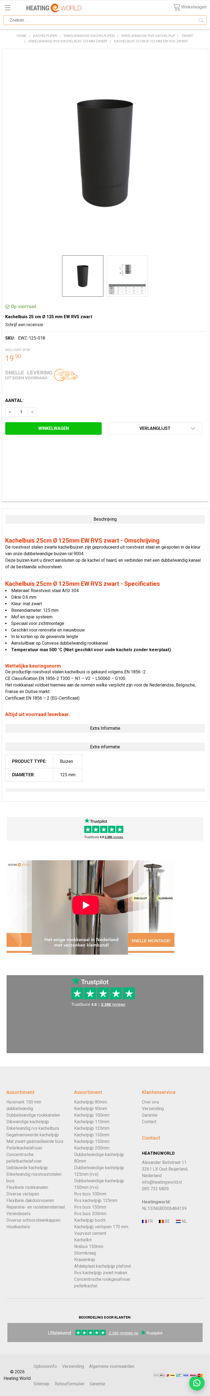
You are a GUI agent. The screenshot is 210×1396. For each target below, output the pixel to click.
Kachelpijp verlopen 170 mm (101, 1226)
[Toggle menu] (7, 7)
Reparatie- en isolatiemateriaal (35, 1207)
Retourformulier (69, 1383)
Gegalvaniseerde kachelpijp (32, 1134)
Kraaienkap (84, 1259)
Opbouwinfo (45, 1366)
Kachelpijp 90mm (90, 1108)
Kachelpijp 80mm (90, 1102)
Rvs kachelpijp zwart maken (100, 1272)
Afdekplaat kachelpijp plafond (102, 1266)
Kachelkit (83, 1240)
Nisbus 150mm (88, 1246)
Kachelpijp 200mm (91, 1148)
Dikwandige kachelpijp (27, 1121)
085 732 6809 (155, 1188)
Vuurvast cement (90, 1233)
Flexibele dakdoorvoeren (30, 1200)
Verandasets (18, 1213)
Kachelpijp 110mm (91, 1121)
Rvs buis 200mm (90, 1213)
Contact (149, 1121)
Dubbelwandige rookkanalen (33, 1115)
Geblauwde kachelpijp (27, 1167)
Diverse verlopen (22, 1194)
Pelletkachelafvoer (24, 1148)
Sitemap (41, 1383)
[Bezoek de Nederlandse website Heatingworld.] (167, 1221)
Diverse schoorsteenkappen (33, 1220)
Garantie (150, 1115)
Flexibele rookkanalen (27, 1187)
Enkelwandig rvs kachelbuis (32, 1128)
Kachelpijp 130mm (91, 1134)
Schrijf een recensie (24, 324)
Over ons (150, 1102)
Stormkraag (85, 1253)
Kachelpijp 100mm (91, 1115)
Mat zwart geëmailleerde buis (34, 1141)
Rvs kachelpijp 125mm (95, 1200)
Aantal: (14, 400)
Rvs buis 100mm (90, 1194)
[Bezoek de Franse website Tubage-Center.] (150, 1221)
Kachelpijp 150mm (91, 1141)
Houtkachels (18, 1226)
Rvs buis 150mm (90, 1207)
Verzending (153, 1108)
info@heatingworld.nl (162, 1182)
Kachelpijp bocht (90, 1220)
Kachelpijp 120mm (91, 1128)
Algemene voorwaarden (111, 1366)
